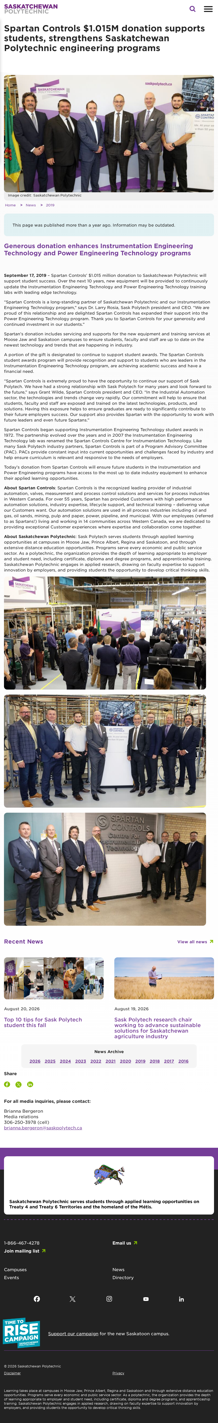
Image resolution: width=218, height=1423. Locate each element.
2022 (95, 1060)
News (31, 205)
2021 (111, 1060)
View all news (192, 941)
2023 (80, 1060)
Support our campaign (73, 1333)
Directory (123, 1277)
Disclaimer (12, 1373)
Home (10, 205)
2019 (50, 205)
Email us (121, 1242)
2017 (169, 1060)
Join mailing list (21, 1250)
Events (11, 1277)
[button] (192, 10)
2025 (50, 1060)
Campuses (15, 1269)
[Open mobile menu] (208, 9)
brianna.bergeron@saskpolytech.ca (43, 1127)
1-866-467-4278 (22, 1242)
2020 (125, 1060)
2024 (65, 1060)
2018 (155, 1060)
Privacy (118, 1373)
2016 (183, 1060)
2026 (35, 1060)
